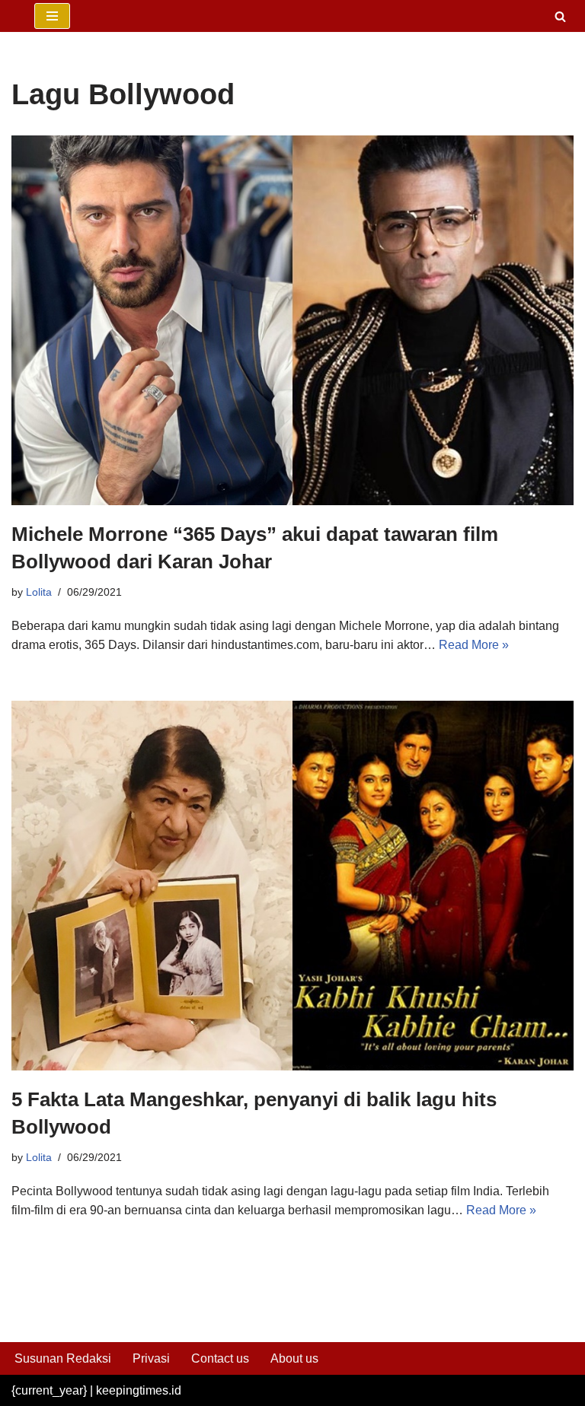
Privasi (151, 1358)
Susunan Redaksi (62, 1358)
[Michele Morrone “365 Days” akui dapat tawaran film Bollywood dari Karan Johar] (292, 320)
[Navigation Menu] (52, 16)
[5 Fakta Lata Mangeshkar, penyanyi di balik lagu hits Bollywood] (292, 885)
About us (294, 1358)
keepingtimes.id (138, 1390)
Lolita (39, 592)
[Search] (560, 16)
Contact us (220, 1358)
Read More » (474, 644)
